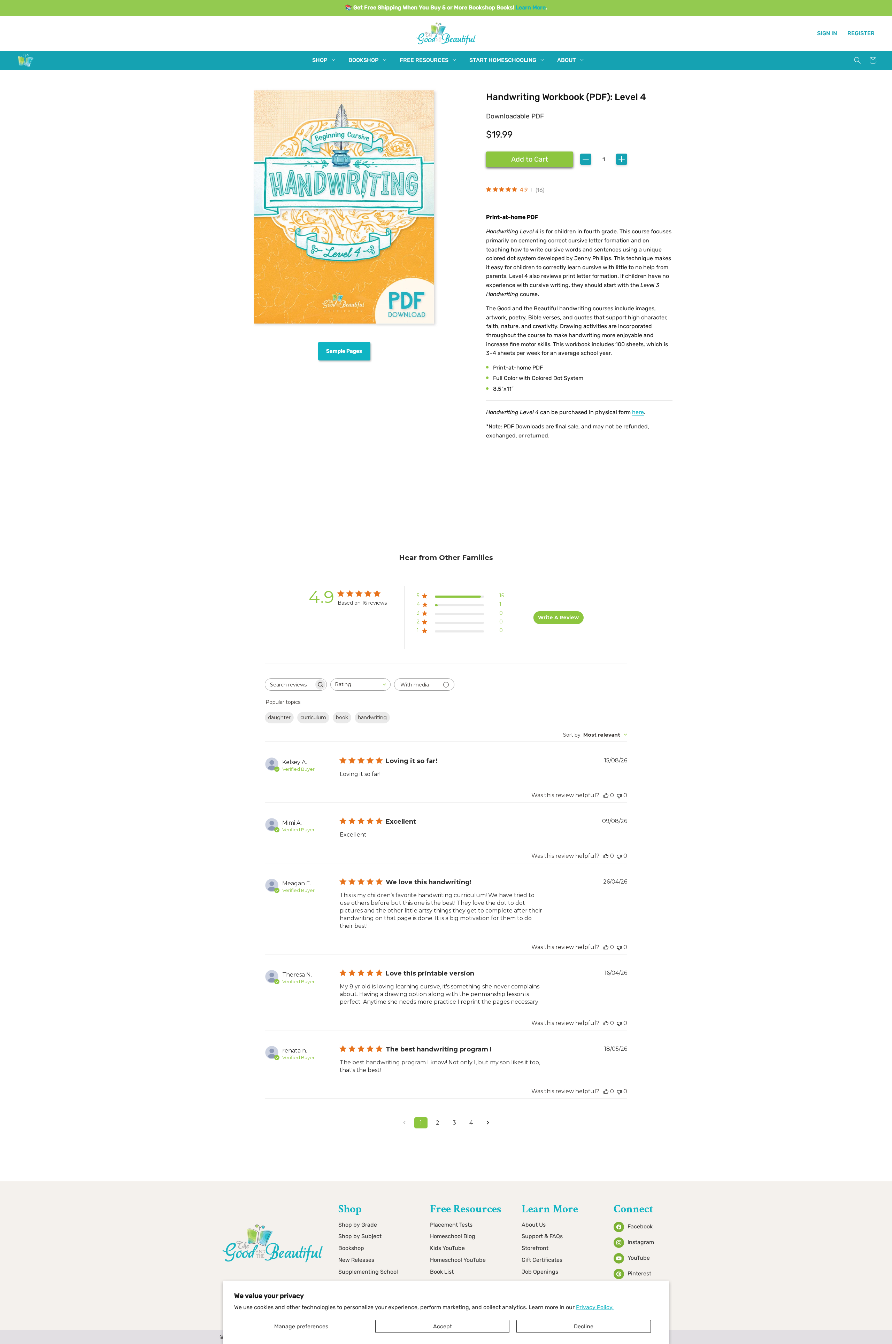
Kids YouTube (447, 1248)
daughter (279, 717)
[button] (320, 60)
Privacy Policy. (595, 1307)
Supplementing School (368, 1271)
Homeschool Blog (452, 1236)
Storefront (535, 1248)
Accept (442, 1326)
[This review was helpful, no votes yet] (605, 795)
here (638, 412)
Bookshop (351, 1248)
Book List (442, 1271)
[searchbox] (289, 684)
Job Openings (540, 1271)
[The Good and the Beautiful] (25, 66)
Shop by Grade (357, 1224)
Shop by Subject (360, 1236)
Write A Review (558, 617)
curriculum (313, 717)
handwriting (372, 717)
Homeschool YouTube (458, 1260)
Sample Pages (344, 351)
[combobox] (360, 684)
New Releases (356, 1260)
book (342, 717)
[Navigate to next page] (487, 1122)
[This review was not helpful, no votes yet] (619, 795)
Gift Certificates (542, 1260)
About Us (534, 1224)
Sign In (827, 33)
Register (861, 33)
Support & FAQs (542, 1236)
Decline (583, 1326)
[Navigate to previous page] (404, 1122)
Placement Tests (451, 1224)
